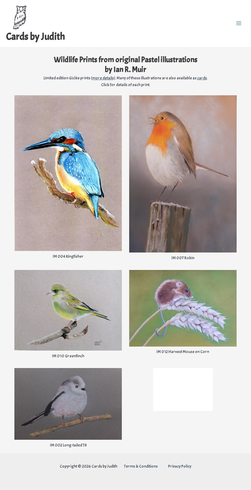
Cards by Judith (35, 36)
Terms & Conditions (141, 466)
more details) (103, 78)
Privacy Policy (179, 466)
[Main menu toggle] (239, 23)
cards (202, 78)
